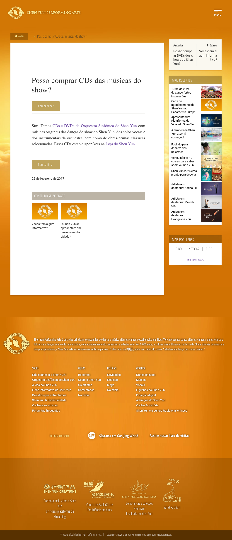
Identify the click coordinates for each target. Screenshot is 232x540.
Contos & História (147, 405)
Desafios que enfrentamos (49, 395)
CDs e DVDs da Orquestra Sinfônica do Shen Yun (95, 125)
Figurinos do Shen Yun (150, 390)
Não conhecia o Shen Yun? (49, 375)
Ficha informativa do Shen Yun (51, 390)
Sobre (35, 368)
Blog (209, 249)
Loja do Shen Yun (120, 143)
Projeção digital (146, 395)
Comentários (86, 390)
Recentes (84, 375)
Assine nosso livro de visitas (169, 435)
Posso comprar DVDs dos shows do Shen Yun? (183, 57)
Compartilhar (45, 106)
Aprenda (140, 368)
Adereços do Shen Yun (150, 400)
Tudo (179, 249)
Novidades (114, 375)
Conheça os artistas (45, 405)
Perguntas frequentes (46, 410)
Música (141, 380)
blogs (110, 385)
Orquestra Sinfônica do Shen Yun (53, 380)
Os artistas (85, 385)
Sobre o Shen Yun (89, 380)
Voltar (20, 36)
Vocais (140, 385)
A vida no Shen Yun (44, 385)
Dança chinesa (145, 375)
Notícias (194, 249)
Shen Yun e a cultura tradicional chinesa (161, 410)
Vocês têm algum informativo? (208, 55)
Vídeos (81, 368)
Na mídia (83, 395)
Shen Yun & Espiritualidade (49, 400)
